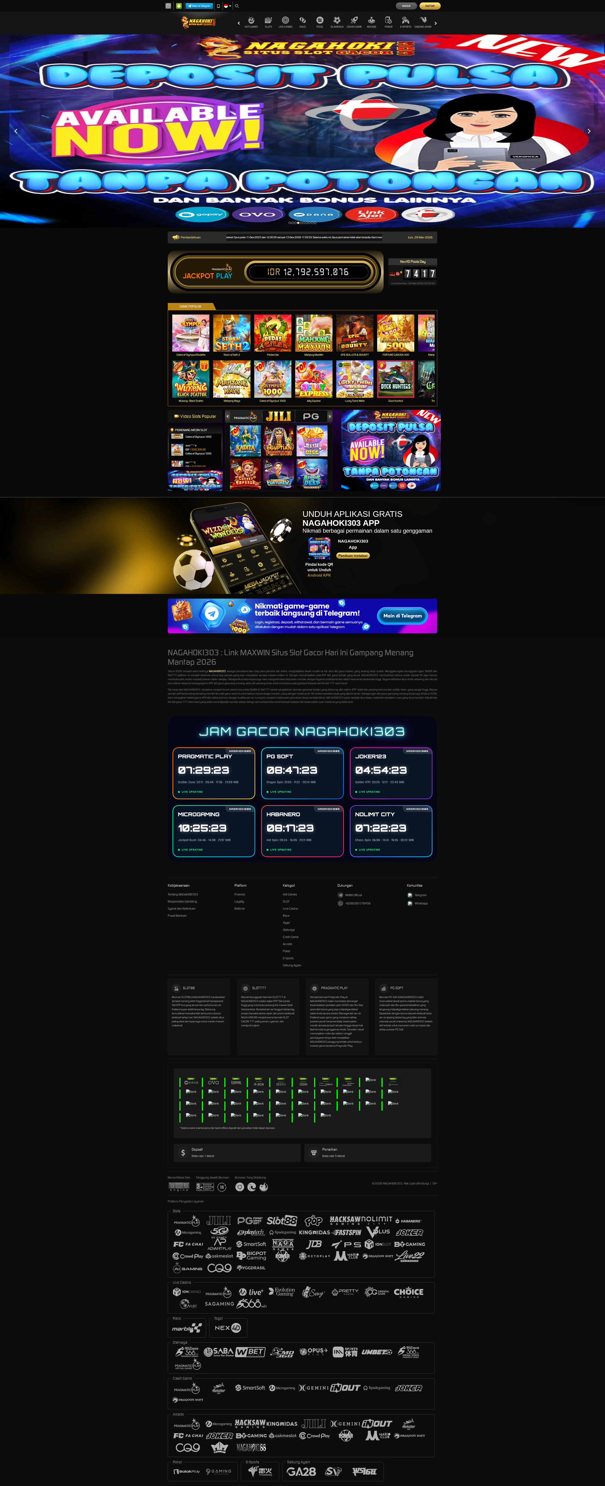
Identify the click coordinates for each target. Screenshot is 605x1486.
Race (303, 26)
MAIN (194, 333)
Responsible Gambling (182, 901)
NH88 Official (353, 895)
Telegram (421, 895)
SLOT (286, 901)
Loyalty (239, 901)
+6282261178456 (358, 903)
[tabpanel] (302, 131)
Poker (389, 26)
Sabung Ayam (423, 26)
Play (224, 276)
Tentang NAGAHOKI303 (183, 894)
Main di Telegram (201, 6)
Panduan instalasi (352, 555)
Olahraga (337, 26)
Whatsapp (421, 903)
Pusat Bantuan (177, 916)
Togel (320, 26)
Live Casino (285, 26)
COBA (248, 436)
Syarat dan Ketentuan (181, 909)
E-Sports (405, 26)
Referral (239, 909)
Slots (268, 26)
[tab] (246, 416)
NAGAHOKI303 (217, 671)
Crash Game (354, 26)
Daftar (430, 6)
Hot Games (251, 26)
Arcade (371, 26)
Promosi (239, 894)
